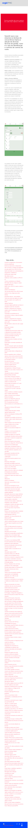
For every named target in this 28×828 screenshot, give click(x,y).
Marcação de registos (9, 681)
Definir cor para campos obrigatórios (12, 802)
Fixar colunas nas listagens (10, 468)
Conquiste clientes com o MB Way (12, 553)
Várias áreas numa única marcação (12, 489)
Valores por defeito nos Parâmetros (12, 797)
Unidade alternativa (9, 284)
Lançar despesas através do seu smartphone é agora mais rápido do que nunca (13, 475)
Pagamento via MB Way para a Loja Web (13, 686)
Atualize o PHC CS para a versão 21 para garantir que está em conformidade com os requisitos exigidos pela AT (14, 739)
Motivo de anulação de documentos (12, 441)
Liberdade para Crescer (10, 644)
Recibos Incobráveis (9, 397)
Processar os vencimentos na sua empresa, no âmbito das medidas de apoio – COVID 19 (14, 581)
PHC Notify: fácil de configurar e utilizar (13, 283)
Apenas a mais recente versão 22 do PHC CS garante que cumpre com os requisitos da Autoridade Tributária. (14, 357)
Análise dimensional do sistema (11, 628)
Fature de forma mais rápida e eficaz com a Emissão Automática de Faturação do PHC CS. (14, 765)
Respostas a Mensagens (10, 461)
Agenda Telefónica (9, 303)
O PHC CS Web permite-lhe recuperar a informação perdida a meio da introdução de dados (13, 528)
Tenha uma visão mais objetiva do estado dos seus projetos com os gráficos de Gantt (13, 300)
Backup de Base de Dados (10, 375)
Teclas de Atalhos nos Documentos (12, 732)
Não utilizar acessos (9, 276)
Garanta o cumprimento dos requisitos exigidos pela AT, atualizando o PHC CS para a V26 (13, 320)
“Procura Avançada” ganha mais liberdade (14, 346)
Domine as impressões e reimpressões (13, 266)
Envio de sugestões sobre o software (13, 354)
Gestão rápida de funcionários (11, 587)
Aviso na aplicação (9, 690)
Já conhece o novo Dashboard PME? (12, 540)
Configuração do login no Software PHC (13, 719)
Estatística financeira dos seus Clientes (13, 630)
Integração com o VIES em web (11, 575)
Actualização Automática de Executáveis (13, 436)
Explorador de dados (9, 327)
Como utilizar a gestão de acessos (12, 669)
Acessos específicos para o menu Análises (14, 606)
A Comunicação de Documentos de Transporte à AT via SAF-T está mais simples (13, 388)
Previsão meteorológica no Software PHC (14, 567)
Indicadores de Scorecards (10, 531)
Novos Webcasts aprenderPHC (11, 805)
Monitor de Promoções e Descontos (12, 598)
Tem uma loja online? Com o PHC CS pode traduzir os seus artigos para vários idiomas (14, 293)
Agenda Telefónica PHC (10, 412)
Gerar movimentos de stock (10, 664)
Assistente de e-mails (9, 773)
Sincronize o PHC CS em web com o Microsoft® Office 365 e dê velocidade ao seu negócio (14, 758)
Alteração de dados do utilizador (12, 373)
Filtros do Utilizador (9, 753)
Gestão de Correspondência (11, 705)
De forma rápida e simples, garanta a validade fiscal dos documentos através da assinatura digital (14, 633)
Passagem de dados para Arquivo (12, 727)
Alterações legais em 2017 (10, 552)
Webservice (7, 478)
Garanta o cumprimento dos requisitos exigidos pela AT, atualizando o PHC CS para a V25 (13, 310)
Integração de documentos (10, 426)
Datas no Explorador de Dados (11, 676)
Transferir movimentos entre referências (13, 611)
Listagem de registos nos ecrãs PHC (12, 434)
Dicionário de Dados (9, 795)
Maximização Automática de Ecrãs (12, 453)
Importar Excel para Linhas (10, 366)
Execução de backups (9, 361)
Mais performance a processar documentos (14, 804)
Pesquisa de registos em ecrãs (11, 652)
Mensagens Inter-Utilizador (10, 771)
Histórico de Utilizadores (10, 289)
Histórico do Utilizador (9, 480)
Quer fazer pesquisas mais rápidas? (12, 761)
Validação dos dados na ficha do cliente (13, 604)
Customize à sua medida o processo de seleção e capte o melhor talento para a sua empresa (13, 419)
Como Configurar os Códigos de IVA (12, 688)
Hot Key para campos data (10, 274)
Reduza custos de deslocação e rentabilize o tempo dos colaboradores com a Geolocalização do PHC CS (14, 512)
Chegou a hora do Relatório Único (12, 555)
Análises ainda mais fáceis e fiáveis (12, 410)
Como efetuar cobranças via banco (12, 376)
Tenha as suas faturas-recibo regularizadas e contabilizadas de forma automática (13, 696)
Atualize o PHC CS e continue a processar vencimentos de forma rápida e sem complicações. (14, 712)
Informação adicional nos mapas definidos (14, 494)
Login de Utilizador (9, 775)
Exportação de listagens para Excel (12, 463)
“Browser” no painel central (11, 703)
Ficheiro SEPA (8, 329)
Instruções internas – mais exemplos (12, 296)
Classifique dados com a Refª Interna (13, 599)
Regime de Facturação (9, 577)
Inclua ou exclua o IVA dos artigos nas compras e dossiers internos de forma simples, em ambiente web (13, 380)
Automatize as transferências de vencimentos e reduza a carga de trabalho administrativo (14, 315)
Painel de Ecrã (8, 620)
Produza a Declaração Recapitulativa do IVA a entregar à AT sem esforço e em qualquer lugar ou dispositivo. (13, 497)
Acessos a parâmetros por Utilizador (12, 281)
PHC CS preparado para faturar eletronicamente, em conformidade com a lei (13, 403)
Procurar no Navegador (10, 519)
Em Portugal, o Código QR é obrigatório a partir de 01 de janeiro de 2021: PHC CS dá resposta (14, 594)
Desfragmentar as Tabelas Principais (13, 368)
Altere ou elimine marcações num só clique (14, 521)
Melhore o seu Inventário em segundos (13, 790)
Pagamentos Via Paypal (10, 337)
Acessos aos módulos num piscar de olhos (14, 671)
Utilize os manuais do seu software (12, 395)
